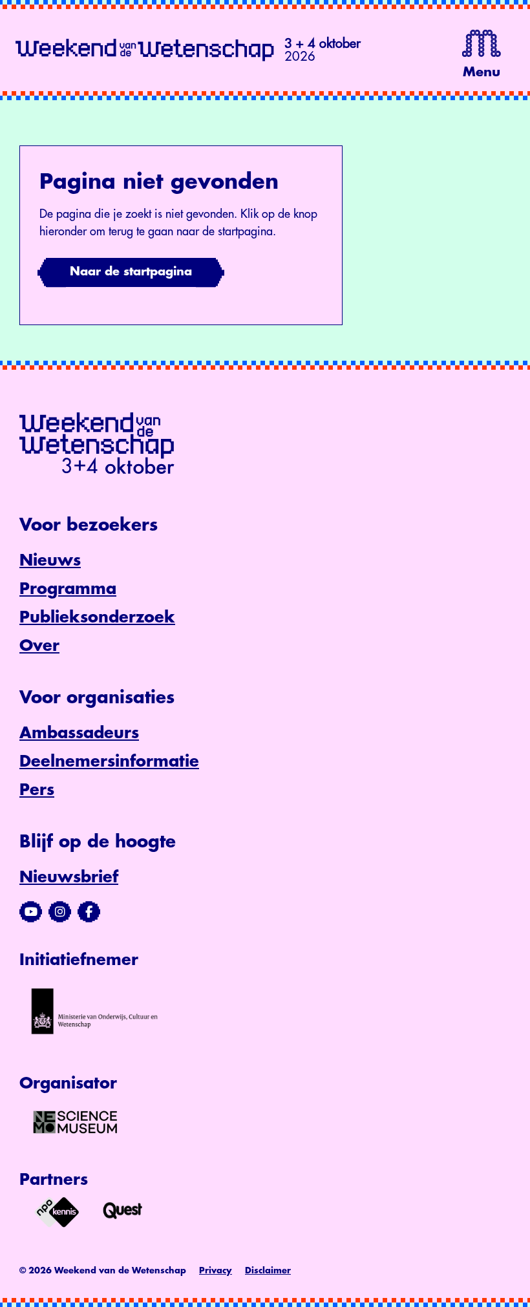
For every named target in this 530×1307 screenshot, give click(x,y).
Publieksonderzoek (97, 617)
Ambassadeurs (79, 733)
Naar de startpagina (131, 271)
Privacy (215, 1270)
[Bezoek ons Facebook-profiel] (89, 912)
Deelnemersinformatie (109, 761)
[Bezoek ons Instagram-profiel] (59, 912)
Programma (67, 589)
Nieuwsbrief (68, 877)
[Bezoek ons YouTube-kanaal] (30, 912)
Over (39, 646)
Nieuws (50, 560)
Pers (36, 790)
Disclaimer (268, 1270)
